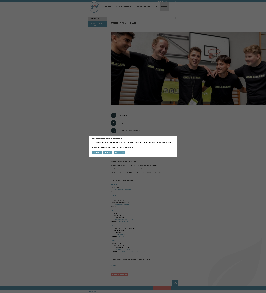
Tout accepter (97, 152)
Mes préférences (119, 152)
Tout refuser (108, 152)
